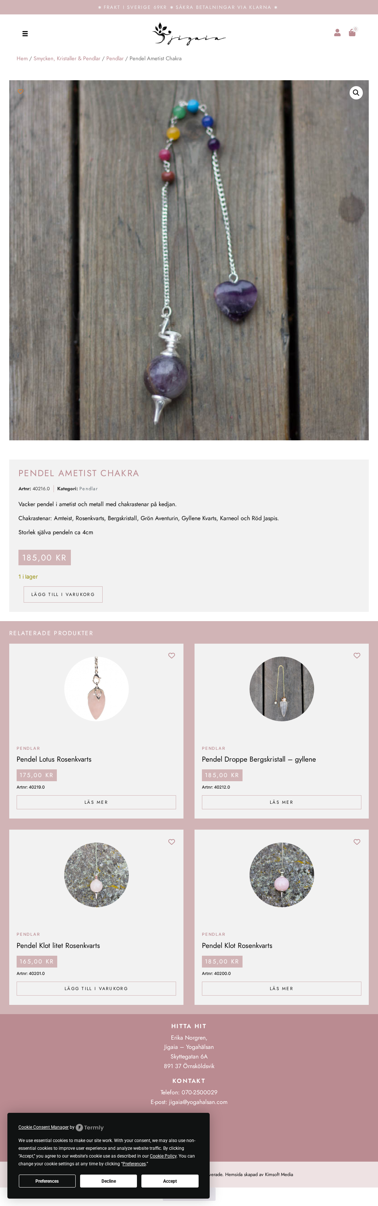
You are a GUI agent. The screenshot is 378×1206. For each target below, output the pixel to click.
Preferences (47, 1181)
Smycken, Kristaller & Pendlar (67, 58)
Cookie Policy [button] (163, 1156)
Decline (109, 1181)
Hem (22, 58)
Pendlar (115, 58)
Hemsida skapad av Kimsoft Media (259, 1174)
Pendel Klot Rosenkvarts (237, 945)
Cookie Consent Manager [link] (43, 1127)
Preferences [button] (134, 1163)
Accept (170, 1181)
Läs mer (96, 802)
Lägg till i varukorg (63, 594)
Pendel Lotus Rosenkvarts (54, 759)
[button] (24, 33)
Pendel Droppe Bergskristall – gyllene (259, 759)
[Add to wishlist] (20, 91)
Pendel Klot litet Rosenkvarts (58, 945)
